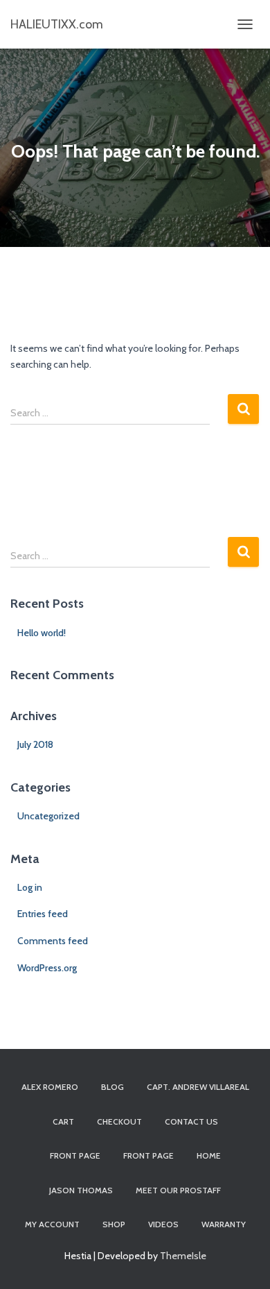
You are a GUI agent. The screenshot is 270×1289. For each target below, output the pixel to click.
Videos (163, 1224)
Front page (75, 1155)
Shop (113, 1224)
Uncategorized (48, 816)
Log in (29, 887)
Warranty (223, 1224)
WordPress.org (47, 968)
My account (52, 1224)
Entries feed (42, 913)
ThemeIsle (183, 1255)
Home (209, 1155)
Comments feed (52, 940)
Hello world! (41, 632)
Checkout (119, 1121)
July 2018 (35, 744)
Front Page (148, 1155)
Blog (112, 1087)
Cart (63, 1121)
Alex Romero (49, 1087)
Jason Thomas (81, 1190)
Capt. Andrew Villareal (198, 1087)
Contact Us (191, 1121)
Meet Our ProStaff (178, 1190)
